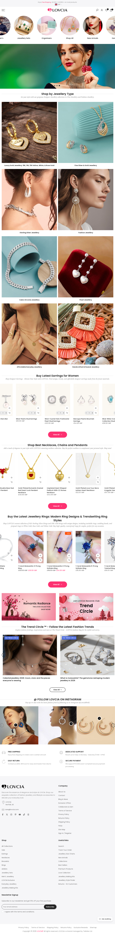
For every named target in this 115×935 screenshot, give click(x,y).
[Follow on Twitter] (7, 814)
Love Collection (64, 873)
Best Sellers (62, 865)
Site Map (61, 830)
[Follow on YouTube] (20, 814)
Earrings (5, 854)
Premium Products (65, 869)
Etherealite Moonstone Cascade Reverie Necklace (70, 489)
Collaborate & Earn (65, 807)
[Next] (111, 655)
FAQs (60, 826)
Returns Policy (63, 818)
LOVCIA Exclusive (8, 880)
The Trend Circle (10, 638)
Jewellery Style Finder (66, 880)
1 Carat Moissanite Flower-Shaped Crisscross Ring (70, 567)
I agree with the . (19, 912)
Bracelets (5, 861)
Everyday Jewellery (9, 884)
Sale (3, 850)
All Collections (7, 846)
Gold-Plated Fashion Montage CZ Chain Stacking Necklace (14, 489)
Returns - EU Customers (67, 884)
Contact (61, 795)
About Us (61, 792)
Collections (62, 861)
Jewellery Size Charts (66, 854)
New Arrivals (63, 858)
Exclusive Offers (64, 803)
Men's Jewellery (8, 877)
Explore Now (10, 71)
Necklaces (6, 858)
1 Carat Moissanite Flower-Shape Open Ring (41, 567)
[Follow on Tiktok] (24, 814)
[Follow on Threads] (28, 814)
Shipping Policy (64, 822)
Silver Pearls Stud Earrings (95, 419)
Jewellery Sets (7, 873)
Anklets (4, 869)
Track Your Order (65, 850)
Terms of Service (65, 811)
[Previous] (4, 655)
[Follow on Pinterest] (15, 814)
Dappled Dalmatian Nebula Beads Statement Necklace (42, 489)
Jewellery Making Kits (10, 888)
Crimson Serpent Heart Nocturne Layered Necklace (99, 489)
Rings (4, 865)
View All (56, 435)
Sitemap (93, 927)
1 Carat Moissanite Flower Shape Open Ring (12, 567)
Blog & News (63, 799)
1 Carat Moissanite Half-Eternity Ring (98, 567)
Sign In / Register (64, 833)
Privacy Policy (63, 814)
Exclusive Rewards (81, 927)
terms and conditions (25, 912)
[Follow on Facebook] (3, 814)
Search (61, 846)
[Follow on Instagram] (11, 814)
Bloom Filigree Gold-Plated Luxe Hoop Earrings (39, 420)
